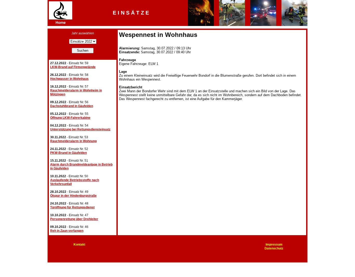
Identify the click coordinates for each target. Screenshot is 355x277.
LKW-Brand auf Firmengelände (73, 67)
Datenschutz (274, 248)
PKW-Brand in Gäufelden (68, 153)
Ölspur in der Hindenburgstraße (73, 195)
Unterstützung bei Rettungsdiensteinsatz (80, 129)
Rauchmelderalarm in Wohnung (73, 141)
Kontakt (79, 244)
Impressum (274, 244)
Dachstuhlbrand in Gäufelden (71, 106)
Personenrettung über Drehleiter (74, 219)
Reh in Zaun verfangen (66, 231)
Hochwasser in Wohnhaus (69, 79)
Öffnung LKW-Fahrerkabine (70, 118)
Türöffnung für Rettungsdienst (72, 207)
